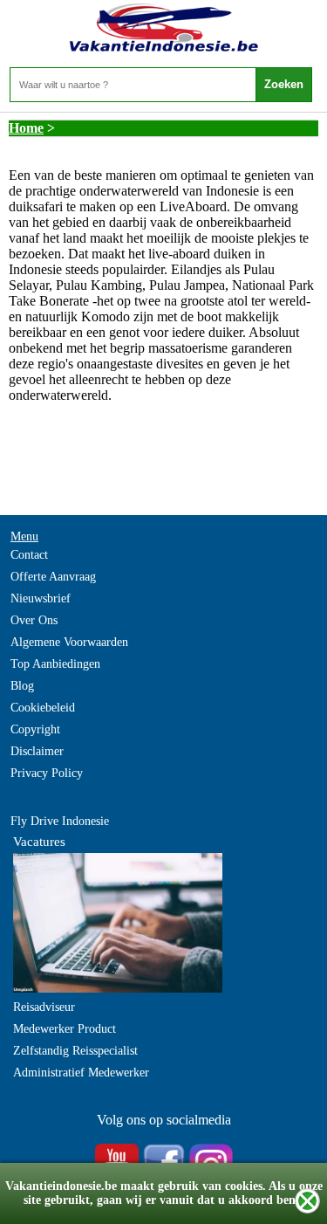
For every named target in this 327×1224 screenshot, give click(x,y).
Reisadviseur (44, 1007)
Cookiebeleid (42, 707)
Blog (22, 685)
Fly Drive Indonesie (59, 821)
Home (26, 127)
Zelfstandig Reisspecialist (75, 1050)
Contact (29, 554)
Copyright (35, 729)
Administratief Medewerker (81, 1072)
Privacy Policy (46, 773)
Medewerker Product (64, 1028)
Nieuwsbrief (40, 598)
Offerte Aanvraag (53, 576)
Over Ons (34, 620)
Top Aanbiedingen (55, 663)
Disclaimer (37, 751)
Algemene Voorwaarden (69, 642)
